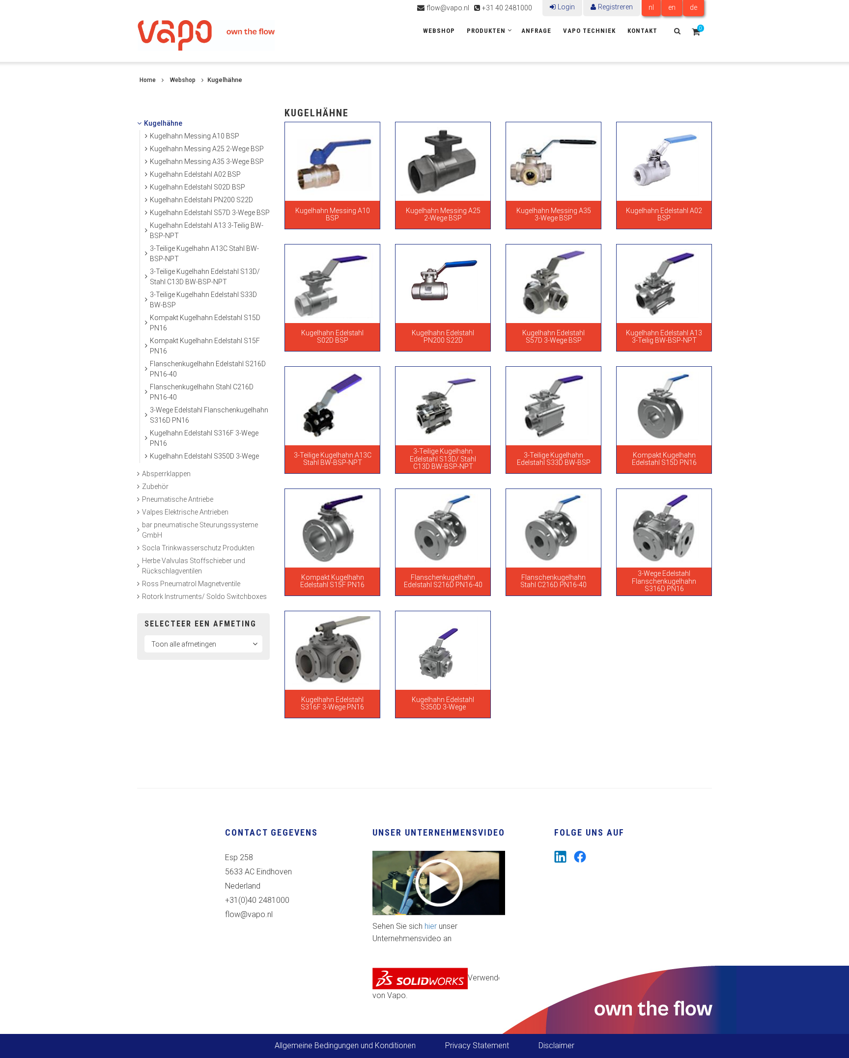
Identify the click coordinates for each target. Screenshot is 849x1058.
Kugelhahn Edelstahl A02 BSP (195, 174)
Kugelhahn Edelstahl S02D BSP (197, 187)
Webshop (439, 30)
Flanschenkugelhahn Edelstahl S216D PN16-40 (208, 369)
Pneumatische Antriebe (177, 499)
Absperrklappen (166, 474)
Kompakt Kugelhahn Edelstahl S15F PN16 (205, 346)
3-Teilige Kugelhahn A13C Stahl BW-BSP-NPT (204, 253)
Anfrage (536, 30)
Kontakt (642, 30)
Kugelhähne (163, 123)
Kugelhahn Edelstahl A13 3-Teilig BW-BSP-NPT (206, 230)
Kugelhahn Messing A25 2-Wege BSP (207, 149)
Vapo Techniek (589, 30)
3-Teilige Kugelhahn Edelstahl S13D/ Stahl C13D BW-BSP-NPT (205, 277)
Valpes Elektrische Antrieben (185, 512)
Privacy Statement (477, 1045)
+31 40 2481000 (507, 8)
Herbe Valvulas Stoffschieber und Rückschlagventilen (193, 566)
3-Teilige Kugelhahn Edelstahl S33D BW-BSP (203, 300)
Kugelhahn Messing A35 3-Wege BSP (207, 161)
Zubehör (155, 486)
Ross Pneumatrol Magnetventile (191, 584)
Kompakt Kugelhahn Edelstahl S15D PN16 (205, 323)
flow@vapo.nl (447, 8)
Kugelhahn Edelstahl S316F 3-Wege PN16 (204, 438)
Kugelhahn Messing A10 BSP (194, 136)
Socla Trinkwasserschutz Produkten (198, 548)
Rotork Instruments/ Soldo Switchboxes (204, 596)
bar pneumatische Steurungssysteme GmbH (200, 530)
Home (148, 80)
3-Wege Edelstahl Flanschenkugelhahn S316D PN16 (209, 415)
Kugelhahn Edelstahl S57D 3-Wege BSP (210, 213)
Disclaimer (556, 1045)
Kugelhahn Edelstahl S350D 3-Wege (204, 456)
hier (430, 926)
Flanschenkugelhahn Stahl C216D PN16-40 (202, 392)
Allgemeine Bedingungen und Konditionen (345, 1045)
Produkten (486, 30)
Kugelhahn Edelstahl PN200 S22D (201, 200)
